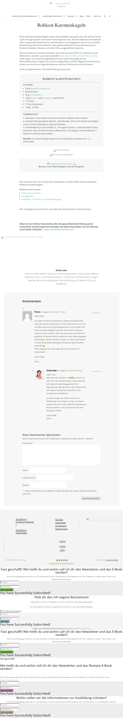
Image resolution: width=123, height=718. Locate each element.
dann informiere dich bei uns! (59, 229)
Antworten (96, 313)
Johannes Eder (112, 560)
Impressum (61, 525)
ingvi (89, 138)
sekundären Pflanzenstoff (72, 55)
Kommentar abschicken (91, 498)
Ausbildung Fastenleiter (52, 16)
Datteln (34, 97)
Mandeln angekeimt (40, 88)
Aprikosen (48, 97)
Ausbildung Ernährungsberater (24, 16)
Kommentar (27, 443)
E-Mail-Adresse (29, 478)
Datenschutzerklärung (81, 628)
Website (25, 485)
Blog (81, 16)
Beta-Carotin (92, 55)
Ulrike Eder (51, 370)
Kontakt (59, 519)
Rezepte (71, 16)
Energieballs (28, 196)
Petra (37, 312)
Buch (88, 16)
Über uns (97, 16)
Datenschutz (61, 528)
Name (25, 470)
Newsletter (60, 522)
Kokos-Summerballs (31, 193)
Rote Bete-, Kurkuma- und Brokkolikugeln (42, 199)
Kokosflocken (36, 94)
